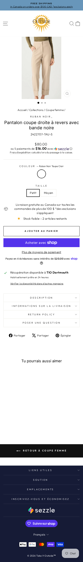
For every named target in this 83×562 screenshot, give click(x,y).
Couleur (41, 166)
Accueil (22, 110)
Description (41, 297)
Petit (33, 193)
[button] (41, 149)
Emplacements (40, 489)
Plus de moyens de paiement (41, 252)
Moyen (48, 193)
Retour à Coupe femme (44, 450)
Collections (36, 110)
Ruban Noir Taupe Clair (41, 174)
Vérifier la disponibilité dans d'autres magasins (36, 283)
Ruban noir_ (41, 116)
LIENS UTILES (40, 470)
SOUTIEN (40, 479)
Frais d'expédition (20, 152)
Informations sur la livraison (41, 305)
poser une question (42, 322)
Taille (41, 185)
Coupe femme (55, 110)
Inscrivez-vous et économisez (40, 498)
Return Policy (41, 314)
